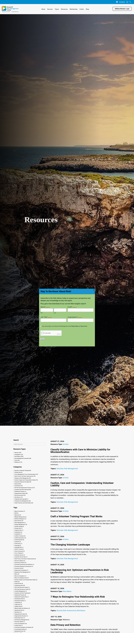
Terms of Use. (83, 326)
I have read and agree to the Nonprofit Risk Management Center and (64, 326)
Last (55, 313)
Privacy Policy (74, 326)
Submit (42, 339)
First (41, 313)
